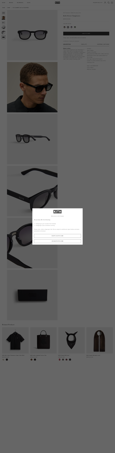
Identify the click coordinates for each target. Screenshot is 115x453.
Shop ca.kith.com (57, 236)
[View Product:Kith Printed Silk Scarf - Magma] (66, 360)
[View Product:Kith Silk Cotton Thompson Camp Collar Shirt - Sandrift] (3, 360)
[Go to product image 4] (3, 27)
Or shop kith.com (57, 241)
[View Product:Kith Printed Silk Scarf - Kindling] (63, 360)
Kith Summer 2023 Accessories (21, 7)
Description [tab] (67, 44)
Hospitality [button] (98, 2)
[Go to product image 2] (3, 18)
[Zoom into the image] (32, 35)
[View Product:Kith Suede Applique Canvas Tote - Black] (35, 360)
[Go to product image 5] (3, 32)
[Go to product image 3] (3, 23)
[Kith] (57, 3)
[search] (108, 2)
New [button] (3, 2)
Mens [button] (11, 2)
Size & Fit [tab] (84, 44)
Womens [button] (20, 2)
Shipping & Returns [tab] (103, 44)
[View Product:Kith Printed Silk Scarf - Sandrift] (59, 360)
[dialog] (57, 226)
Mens (8, 7)
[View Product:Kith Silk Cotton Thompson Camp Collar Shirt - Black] (7, 360)
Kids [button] (28, 2)
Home (3, 7)
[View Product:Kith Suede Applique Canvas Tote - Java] (31, 360)
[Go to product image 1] (3, 13)
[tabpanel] (86, 59)
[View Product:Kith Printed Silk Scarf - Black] (70, 360)
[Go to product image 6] (3, 37)
